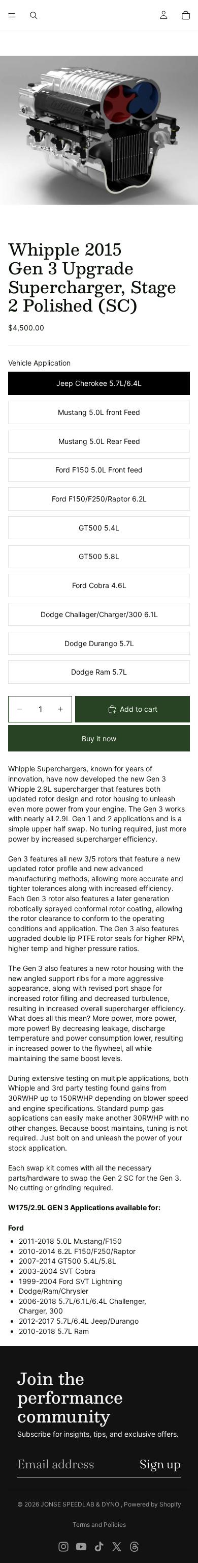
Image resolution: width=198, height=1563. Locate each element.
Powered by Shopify (152, 1504)
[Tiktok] (99, 1547)
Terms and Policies (99, 1524)
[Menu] (11, 15)
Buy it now (99, 738)
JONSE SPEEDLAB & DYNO (81, 1504)
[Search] (33, 15)
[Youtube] (81, 1547)
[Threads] (134, 1547)
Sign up (160, 1464)
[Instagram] (63, 1547)
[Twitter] (117, 1547)
